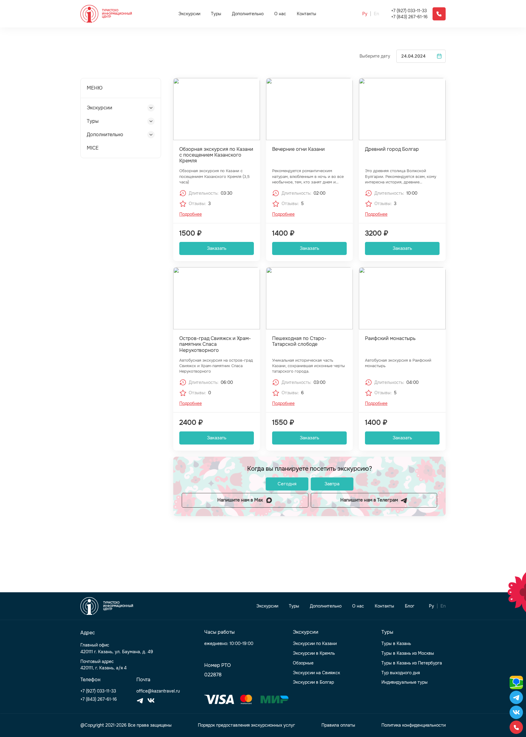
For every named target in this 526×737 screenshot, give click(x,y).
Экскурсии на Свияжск (316, 672)
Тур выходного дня (400, 672)
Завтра (331, 484)
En (376, 13)
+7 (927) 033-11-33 (409, 10)
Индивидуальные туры (404, 682)
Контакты (306, 13)
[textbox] (421, 56)
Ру (364, 13)
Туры (216, 13)
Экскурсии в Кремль (314, 653)
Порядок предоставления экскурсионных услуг (246, 725)
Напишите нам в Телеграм (369, 500)
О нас (280, 13)
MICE (93, 148)
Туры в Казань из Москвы (407, 653)
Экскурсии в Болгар (313, 682)
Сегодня (287, 484)
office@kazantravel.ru (158, 691)
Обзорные (303, 663)
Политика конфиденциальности (413, 725)
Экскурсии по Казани (315, 643)
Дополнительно (248, 13)
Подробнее (190, 214)
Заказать (216, 248)
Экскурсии (189, 13)
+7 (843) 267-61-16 (409, 16)
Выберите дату (374, 56)
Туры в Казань (396, 643)
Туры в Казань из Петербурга (411, 663)
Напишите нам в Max (240, 500)
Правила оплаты (338, 725)
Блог (409, 606)
